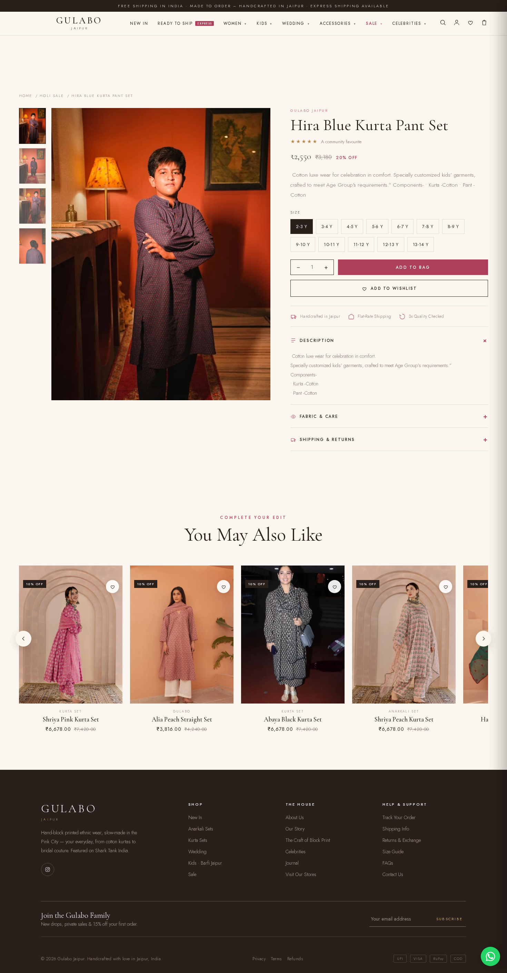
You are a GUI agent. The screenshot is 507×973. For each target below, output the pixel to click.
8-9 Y (453, 226)
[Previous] (23, 639)
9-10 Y (303, 244)
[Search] (442, 23)
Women (235, 23)
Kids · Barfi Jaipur (205, 862)
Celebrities (409, 23)
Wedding (296, 23)
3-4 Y (326, 226)
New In (139, 23)
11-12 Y (361, 244)
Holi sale (51, 95)
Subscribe (449, 919)
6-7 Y (402, 226)
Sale (374, 23)
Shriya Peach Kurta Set (404, 719)
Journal (292, 862)
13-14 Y (420, 244)
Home (25, 95)
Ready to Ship (185, 23)
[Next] (483, 639)
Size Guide (393, 851)
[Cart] (484, 23)
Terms (276, 959)
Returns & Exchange (401, 840)
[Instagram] (47, 869)
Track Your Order (399, 817)
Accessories (338, 23)
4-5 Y (352, 226)
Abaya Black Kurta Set (293, 719)
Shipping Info (395, 828)
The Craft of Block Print (308, 840)
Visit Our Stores (301, 874)
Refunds (295, 959)
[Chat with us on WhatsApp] (490, 956)
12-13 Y (390, 244)
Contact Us (392, 874)
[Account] (456, 23)
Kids (264, 23)
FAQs (387, 862)
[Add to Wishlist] (112, 586)
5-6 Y (377, 226)
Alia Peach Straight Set (182, 719)
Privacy (259, 959)
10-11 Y (331, 244)
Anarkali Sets (200, 828)
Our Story (295, 828)
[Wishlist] (470, 23)
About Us (295, 817)
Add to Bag (413, 268)
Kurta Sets (197, 840)
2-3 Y (301, 226)
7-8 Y (427, 226)
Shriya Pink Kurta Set (71, 719)
